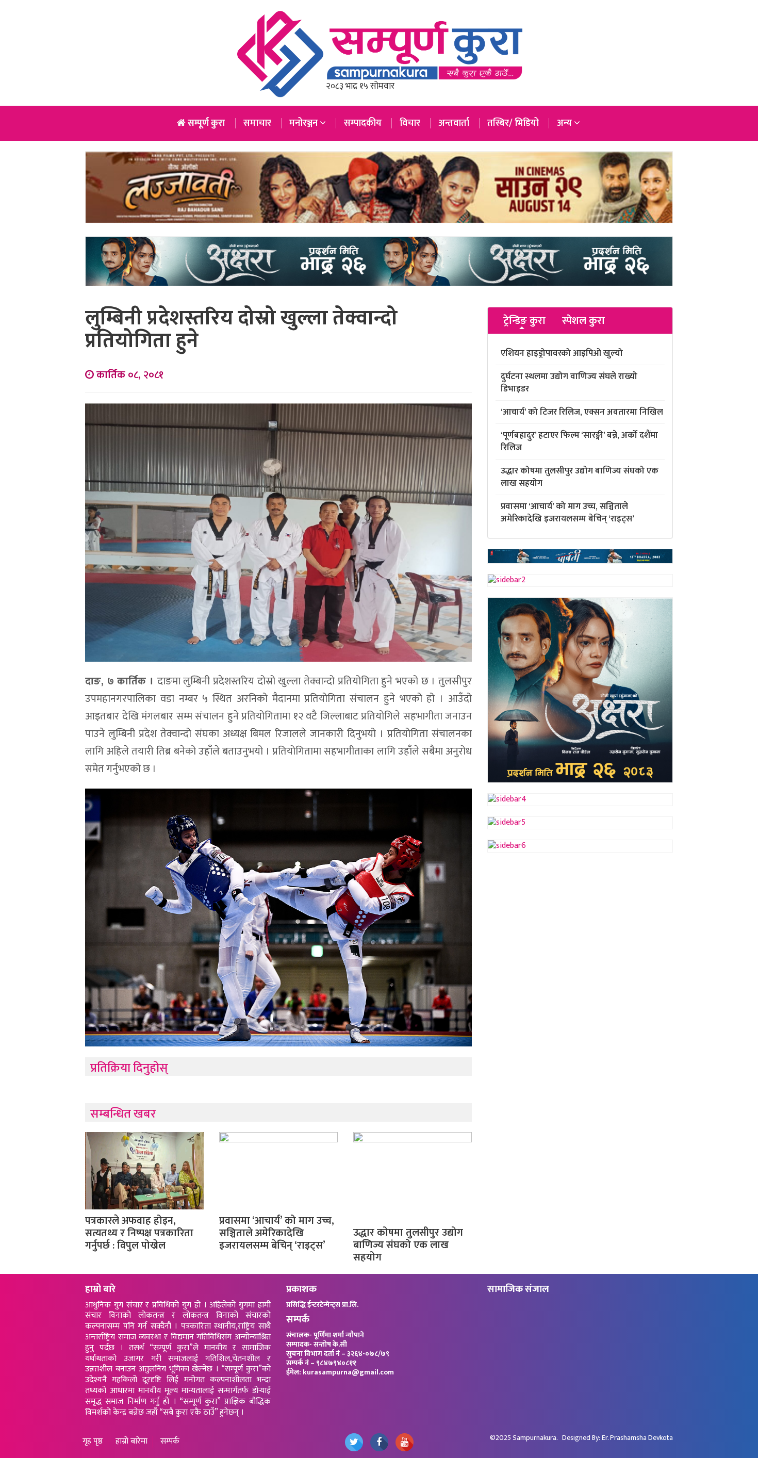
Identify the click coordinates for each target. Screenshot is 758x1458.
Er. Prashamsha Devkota (637, 1438)
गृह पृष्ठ (93, 1442)
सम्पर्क (169, 1442)
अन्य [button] (565, 123)
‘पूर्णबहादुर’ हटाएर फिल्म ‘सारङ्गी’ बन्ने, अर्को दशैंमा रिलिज (579, 441)
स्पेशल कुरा (583, 321)
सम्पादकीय (363, 123)
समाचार (257, 123)
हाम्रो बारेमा (131, 1442)
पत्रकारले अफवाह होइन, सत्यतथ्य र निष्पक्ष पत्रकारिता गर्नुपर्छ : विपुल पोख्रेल (139, 1233)
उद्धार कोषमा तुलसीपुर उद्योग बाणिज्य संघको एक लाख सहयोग (408, 1245)
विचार (410, 123)
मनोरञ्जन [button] (304, 123)
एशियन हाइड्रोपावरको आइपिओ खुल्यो (562, 353)
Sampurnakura (534, 1438)
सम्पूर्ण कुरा (205, 123)
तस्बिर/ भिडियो (513, 123)
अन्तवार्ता (453, 123)
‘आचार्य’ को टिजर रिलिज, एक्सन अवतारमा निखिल (582, 412)
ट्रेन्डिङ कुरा (524, 321)
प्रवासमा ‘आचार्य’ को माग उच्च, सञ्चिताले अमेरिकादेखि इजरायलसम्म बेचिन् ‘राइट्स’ (276, 1233)
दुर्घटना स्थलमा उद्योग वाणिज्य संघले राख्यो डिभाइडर (569, 382)
